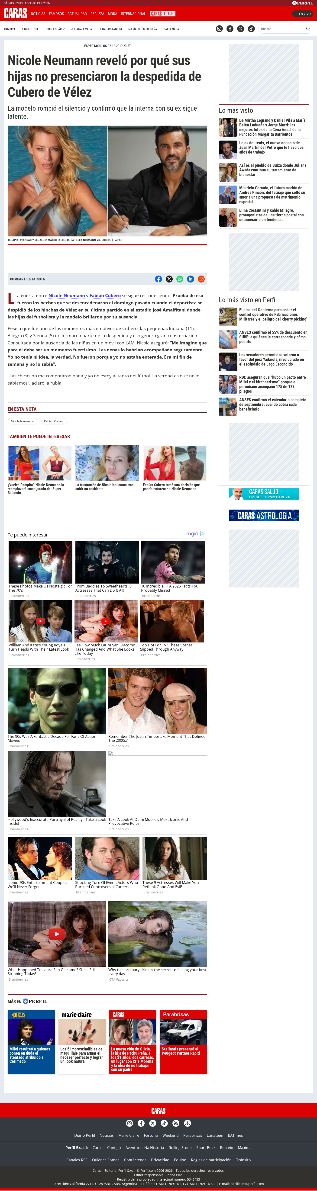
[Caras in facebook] (229, 28)
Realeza (97, 14)
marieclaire (82, 1015)
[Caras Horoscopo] (264, 519)
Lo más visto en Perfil (248, 300)
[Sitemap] (187, 1123)
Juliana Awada (81, 29)
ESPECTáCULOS (95, 46)
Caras (98, 1147)
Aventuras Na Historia (145, 1147)
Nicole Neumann (22, 421)
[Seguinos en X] (240, 28)
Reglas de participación (211, 1159)
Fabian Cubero (54, 421)
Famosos (56, 14)
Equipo (180, 1159)
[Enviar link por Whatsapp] (179, 279)
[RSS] (175, 1123)
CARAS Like (162, 13)
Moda (112, 14)
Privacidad (160, 1159)
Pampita (9, 29)
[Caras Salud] (264, 498)
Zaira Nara (171, 29)
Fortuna (151, 1135)
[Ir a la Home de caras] (15, 16)
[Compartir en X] (169, 279)
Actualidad (77, 14)
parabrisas (183, 1015)
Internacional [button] (133, 14)
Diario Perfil (84, 1135)
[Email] (201, 279)
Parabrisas (192, 1135)
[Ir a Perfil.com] (302, 3)
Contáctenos (135, 1159)
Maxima (245, 1147)
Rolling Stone (180, 1147)
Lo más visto (236, 110)
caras (132, 1015)
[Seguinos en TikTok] (251, 28)
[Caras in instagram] (219, 28)
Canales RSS (76, 1159)
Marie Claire (128, 1135)
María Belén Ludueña (142, 29)
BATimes (235, 1135)
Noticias (38, 14)
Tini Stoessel (31, 29)
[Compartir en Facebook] (158, 279)
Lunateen (215, 1135)
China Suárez (55, 29)
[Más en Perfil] (35, 1001)
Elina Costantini (110, 29)
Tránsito (243, 1159)
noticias (31, 1015)
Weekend (170, 1135)
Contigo (114, 1147)
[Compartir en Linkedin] (190, 279)
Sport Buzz (205, 1147)
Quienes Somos (106, 1159)
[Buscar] (308, 28)
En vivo (305, 14)
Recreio (226, 1147)
